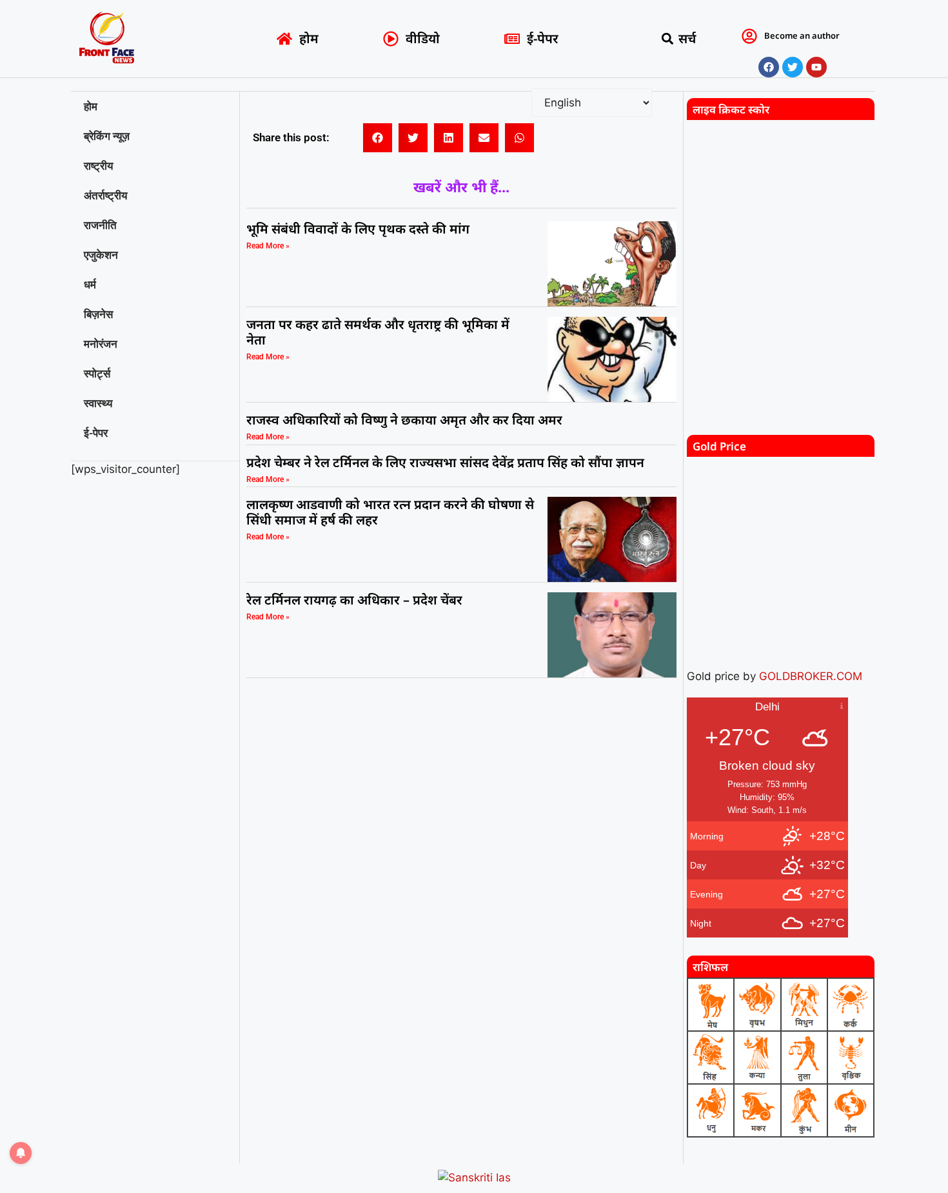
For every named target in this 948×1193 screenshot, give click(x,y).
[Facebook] (768, 67)
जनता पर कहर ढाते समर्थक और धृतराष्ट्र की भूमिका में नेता (377, 332)
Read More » (268, 245)
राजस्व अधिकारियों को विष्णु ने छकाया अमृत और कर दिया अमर (404, 419)
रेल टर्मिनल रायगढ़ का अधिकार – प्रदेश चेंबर (356, 599)
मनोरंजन (100, 343)
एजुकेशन (101, 254)
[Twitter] (792, 67)
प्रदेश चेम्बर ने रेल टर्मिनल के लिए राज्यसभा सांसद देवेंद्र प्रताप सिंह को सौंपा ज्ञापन (445, 462)
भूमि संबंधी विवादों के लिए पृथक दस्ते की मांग (357, 228)
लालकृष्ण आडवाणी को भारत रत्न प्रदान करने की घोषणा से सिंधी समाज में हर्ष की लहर (390, 512)
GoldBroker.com (810, 676)
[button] (667, 39)
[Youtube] (816, 67)
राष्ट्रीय (98, 165)
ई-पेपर (96, 432)
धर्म (90, 284)
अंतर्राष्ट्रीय (105, 195)
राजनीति (100, 225)
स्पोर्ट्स (97, 373)
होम (90, 106)
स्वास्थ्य (98, 403)
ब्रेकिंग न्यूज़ (107, 136)
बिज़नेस (98, 314)
